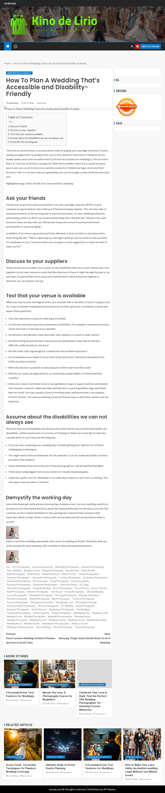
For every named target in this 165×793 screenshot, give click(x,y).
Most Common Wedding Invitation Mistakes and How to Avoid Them (30, 638)
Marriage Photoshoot (89, 595)
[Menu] (15, 46)
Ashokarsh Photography (92, 567)
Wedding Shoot (14, 623)
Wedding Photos (82, 616)
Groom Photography (63, 588)
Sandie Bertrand (39, 609)
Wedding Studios (32, 623)
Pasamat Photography (17, 602)
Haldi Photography (16, 591)
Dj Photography (40, 581)
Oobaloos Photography (83, 598)
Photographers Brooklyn (41, 602)
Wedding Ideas (15, 757)
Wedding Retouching (96, 620)
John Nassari (57, 591)
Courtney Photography (70, 577)
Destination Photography (19, 581)
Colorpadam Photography (44, 577)
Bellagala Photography (53, 570)
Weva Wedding (43, 627)
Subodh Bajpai (83, 609)
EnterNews (93, 789)
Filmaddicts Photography (19, 588)
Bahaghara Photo (32, 570)
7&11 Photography (21, 567)
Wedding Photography (19, 73)
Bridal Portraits (69, 574)
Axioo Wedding (14, 570)
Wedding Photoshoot (17, 620)
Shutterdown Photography (61, 609)
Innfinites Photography (37, 591)
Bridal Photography (16, 574)
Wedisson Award (80, 623)
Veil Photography (41, 613)
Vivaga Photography (61, 613)
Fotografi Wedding (42, 588)
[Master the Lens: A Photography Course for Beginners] (58, 674)
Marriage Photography (66, 595)
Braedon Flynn (72, 570)
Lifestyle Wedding (95, 591)
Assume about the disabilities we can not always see (36, 138)
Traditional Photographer (19, 613)
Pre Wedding (67, 606)
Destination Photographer (95, 577)
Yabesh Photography (63, 627)
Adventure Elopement (42, 567)
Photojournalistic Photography (21, 606)
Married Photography (17, 598)
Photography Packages (86, 602)
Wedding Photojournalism (60, 616)
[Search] (132, 46)
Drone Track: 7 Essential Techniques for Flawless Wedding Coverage (21, 768)
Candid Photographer (89, 574)
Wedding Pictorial (37, 620)
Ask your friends (18, 126)
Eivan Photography (80, 581)
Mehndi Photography (40, 598)
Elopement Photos (69, 584)
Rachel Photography (85, 606)
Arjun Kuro (14, 103)
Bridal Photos (34, 574)
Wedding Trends (55, 757)
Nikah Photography (61, 598)
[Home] (8, 46)
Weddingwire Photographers (55, 623)
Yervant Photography (85, 627)
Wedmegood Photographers (20, 627)
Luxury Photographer (17, 595)
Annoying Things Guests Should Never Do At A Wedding (84, 638)
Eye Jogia (84, 584)
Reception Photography (18, 609)
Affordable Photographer (67, 567)
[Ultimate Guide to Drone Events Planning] (63, 744)
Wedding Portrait (76, 620)
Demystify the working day (24, 142)
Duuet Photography (59, 581)
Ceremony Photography (18, 577)
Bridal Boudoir (88, 570)
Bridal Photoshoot (51, 574)
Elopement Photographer (19, 584)
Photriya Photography (48, 606)
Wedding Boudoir (81, 613)
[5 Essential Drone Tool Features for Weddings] (21, 674)
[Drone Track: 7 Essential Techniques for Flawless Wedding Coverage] (23, 744)
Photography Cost (64, 602)
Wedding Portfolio (57, 620)
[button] (15, 46)
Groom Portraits (99, 588)
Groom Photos (82, 588)
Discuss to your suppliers (23, 130)
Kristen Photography (74, 591)
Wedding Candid (100, 613)
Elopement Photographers (45, 584)
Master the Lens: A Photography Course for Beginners (58, 696)
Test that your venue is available (26, 134)
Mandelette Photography (41, 595)
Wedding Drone (14, 616)
